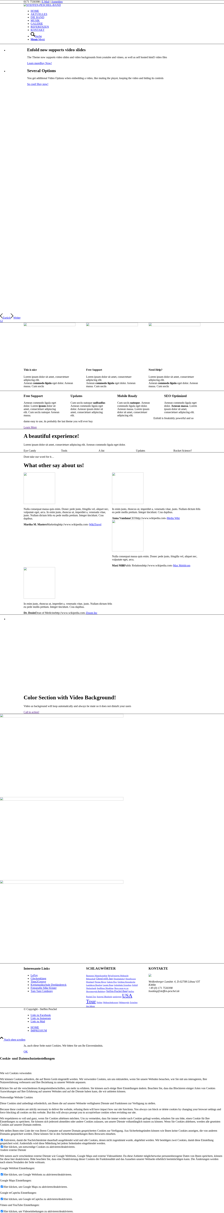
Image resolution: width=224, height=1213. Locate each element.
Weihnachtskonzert (110, 1002)
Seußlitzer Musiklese (105, 988)
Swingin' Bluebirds (104, 997)
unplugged (117, 997)
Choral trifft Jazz (104, 978)
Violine (99, 1002)
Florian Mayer (100, 982)
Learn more (33, 63)
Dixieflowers (130, 979)
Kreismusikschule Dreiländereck (48, 984)
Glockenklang (38, 978)
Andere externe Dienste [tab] (13, 1149)
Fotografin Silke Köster (44, 987)
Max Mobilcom (181, 565)
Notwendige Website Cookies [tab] (16, 1097)
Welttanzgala (124, 1002)
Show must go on (121, 988)
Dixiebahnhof (119, 979)
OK (26, 1051)
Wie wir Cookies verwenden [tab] (15, 1073)
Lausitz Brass (108, 985)
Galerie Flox (112, 982)
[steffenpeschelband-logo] (42, 5)
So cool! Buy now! (37, 84)
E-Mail (45, 1)
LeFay (34, 975)
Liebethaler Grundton (122, 985)
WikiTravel (95, 524)
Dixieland (90, 982)
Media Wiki (173, 518)
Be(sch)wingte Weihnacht (118, 976)
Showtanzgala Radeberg (96, 991)
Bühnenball (90, 979)
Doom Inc (91, 612)
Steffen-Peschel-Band (117, 991)
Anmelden (57, 1)
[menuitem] (115, 11)
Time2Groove (38, 981)
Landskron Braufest (94, 985)
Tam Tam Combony (42, 991)
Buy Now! (46, 63)
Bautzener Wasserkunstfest (96, 976)
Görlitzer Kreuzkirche (126, 982)
